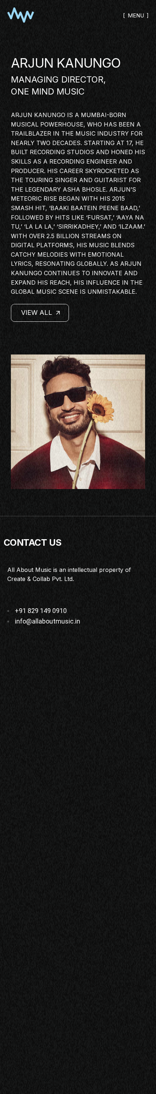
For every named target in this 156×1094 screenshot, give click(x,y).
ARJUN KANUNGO (66, 63)
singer (66, 180)
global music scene (44, 291)
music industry (102, 133)
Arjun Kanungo (38, 115)
